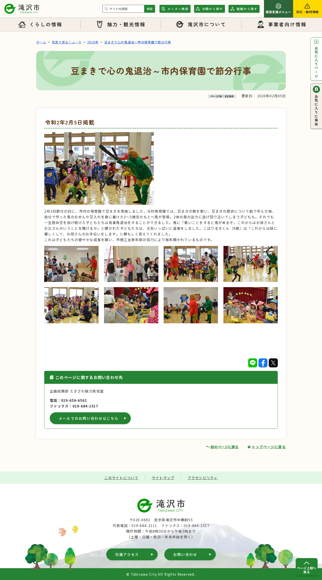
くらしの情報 (45, 24)
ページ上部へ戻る (306, 570)
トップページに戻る (269, 446)
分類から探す (212, 9)
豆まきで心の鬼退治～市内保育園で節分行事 (137, 42)
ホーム (41, 42)
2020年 (93, 42)
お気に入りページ (316, 62)
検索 (150, 9)
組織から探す (247, 9)
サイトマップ (163, 477)
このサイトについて (121, 477)
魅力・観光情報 (126, 24)
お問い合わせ (185, 554)
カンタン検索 (178, 9)
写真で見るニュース (67, 42)
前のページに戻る (225, 446)
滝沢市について (207, 24)
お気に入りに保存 (316, 110)
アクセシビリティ (203, 477)
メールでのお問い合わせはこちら (89, 418)
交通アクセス (127, 554)
